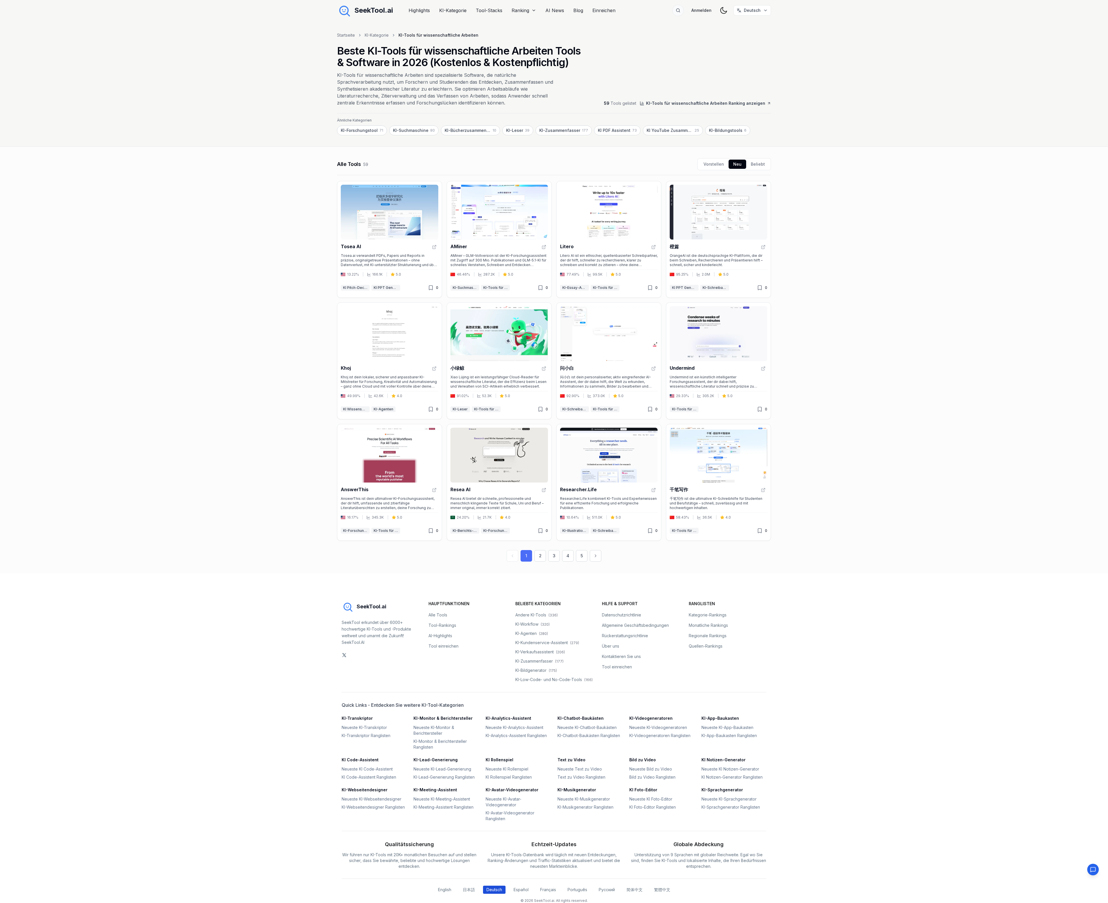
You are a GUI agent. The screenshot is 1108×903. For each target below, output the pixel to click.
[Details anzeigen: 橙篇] (763, 247)
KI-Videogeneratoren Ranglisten (659, 735)
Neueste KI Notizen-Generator (730, 768)
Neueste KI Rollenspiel (507, 768)
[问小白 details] (609, 361)
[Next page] (595, 556)
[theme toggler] (723, 10)
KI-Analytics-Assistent (508, 718)
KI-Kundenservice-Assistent (547, 642)
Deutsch (494, 889)
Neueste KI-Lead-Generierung (442, 768)
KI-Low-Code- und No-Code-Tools (554, 679)
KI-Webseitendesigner (365, 789)
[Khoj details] (389, 361)
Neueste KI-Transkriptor (364, 727)
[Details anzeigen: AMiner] (544, 247)
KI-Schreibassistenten (716, 287)
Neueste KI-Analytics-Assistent (514, 727)
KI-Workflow (532, 624)
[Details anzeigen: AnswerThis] (434, 490)
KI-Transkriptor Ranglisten (366, 735)
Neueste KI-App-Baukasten (727, 727)
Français (548, 889)
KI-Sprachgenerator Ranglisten (730, 807)
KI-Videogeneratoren (651, 718)
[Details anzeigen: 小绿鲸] (544, 368)
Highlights (419, 10)
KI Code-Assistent (360, 759)
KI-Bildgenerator (536, 670)
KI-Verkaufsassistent (540, 651)
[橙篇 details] (718, 239)
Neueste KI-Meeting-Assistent (441, 799)
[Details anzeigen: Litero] (653, 247)
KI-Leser (460, 409)
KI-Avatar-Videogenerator (512, 789)
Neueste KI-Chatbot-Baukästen (587, 727)
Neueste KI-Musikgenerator (583, 799)
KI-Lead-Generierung (435, 759)
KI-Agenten (383, 409)
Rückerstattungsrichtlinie (625, 635)
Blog (578, 10)
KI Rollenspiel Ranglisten (509, 777)
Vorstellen (713, 164)
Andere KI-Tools (536, 614)
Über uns (610, 646)
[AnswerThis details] (389, 482)
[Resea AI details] (499, 482)
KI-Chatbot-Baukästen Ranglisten (588, 735)
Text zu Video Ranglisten (581, 777)
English (444, 889)
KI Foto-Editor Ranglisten (652, 807)
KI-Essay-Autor (575, 287)
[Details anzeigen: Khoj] (434, 368)
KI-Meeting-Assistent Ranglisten (443, 807)
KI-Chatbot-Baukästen (580, 718)
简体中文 (634, 889)
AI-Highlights (440, 635)
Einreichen (603, 10)
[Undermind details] (718, 361)
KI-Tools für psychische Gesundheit (606, 409)
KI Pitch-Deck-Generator (356, 287)
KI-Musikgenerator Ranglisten (585, 807)
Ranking (520, 10)
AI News (554, 10)
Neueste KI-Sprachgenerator (729, 799)
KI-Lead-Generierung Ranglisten (444, 777)
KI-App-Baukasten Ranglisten (729, 735)
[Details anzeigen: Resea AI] (544, 490)
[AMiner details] (499, 239)
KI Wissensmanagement (356, 409)
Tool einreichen (443, 646)
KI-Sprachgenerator (722, 789)
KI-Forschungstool (356, 530)
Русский (607, 889)
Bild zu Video (642, 759)
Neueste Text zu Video (579, 768)
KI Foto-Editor (643, 789)
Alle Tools (437, 614)
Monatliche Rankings (708, 625)
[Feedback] (1093, 869)
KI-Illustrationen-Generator (575, 530)
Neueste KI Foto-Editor (650, 799)
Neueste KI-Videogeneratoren (658, 727)
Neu (737, 164)
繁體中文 (662, 889)
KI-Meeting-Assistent (435, 789)
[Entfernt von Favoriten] (431, 288)
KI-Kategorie (453, 10)
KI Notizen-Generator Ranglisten (732, 777)
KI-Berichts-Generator (466, 530)
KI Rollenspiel (499, 759)
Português (577, 889)
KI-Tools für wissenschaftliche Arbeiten (496, 287)
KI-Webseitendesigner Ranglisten (373, 807)
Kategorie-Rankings (708, 614)
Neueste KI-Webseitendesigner (371, 799)
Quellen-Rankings (706, 646)
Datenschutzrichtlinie (621, 614)
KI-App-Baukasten (720, 718)
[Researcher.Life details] (609, 482)
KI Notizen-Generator (723, 759)
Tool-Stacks (489, 10)
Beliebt (758, 164)
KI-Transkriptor (357, 718)
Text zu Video (571, 759)
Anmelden (701, 10)
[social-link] (344, 655)
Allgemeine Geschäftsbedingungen (635, 625)
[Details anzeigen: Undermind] (763, 368)
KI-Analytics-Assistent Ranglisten (516, 735)
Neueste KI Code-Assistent (367, 768)
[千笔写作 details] (718, 482)
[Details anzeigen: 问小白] (653, 368)
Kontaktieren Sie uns (621, 656)
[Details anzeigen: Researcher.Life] (653, 490)
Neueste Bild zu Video (650, 768)
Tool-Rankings (442, 625)
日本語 (469, 889)
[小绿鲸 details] (499, 361)
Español (521, 889)
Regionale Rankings (708, 635)
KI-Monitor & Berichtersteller (443, 718)
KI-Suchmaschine (466, 287)
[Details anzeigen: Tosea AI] (434, 247)
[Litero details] (609, 239)
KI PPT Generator (387, 287)
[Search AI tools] (678, 10)
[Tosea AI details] (389, 239)
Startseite (346, 35)
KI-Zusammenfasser (539, 661)
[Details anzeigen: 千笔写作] (763, 490)
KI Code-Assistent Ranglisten (369, 777)
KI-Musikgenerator (576, 789)
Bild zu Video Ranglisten (652, 777)
